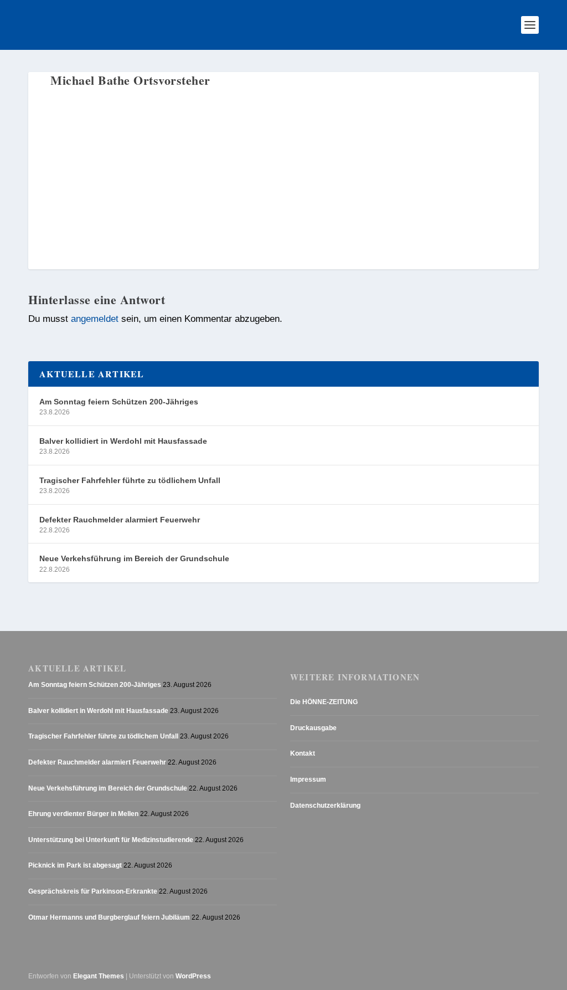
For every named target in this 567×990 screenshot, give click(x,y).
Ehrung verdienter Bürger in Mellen (83, 814)
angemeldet (94, 318)
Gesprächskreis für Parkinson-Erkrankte (92, 891)
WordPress (193, 976)
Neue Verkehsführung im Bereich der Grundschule (134, 558)
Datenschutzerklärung (325, 805)
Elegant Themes (98, 976)
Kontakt (302, 753)
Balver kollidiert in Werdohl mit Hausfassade (123, 441)
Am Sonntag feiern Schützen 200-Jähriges (118, 401)
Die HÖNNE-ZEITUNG (324, 702)
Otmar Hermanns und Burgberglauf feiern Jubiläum (109, 917)
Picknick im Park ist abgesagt (75, 865)
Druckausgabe (313, 728)
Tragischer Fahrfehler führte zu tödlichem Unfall (129, 480)
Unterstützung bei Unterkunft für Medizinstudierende (110, 840)
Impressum (308, 779)
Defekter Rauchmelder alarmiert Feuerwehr (119, 519)
